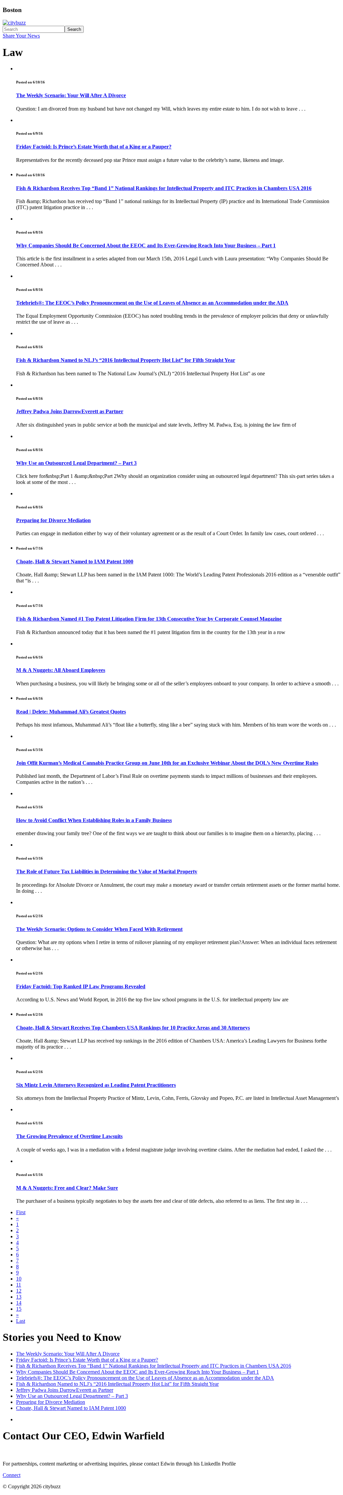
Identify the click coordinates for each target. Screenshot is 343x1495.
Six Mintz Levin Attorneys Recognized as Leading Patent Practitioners (96, 1085)
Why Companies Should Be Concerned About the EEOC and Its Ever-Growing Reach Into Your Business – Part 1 (146, 245)
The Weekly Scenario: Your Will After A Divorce (71, 95)
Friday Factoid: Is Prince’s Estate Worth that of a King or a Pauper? (94, 146)
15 (18, 1309)
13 (18, 1297)
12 (18, 1291)
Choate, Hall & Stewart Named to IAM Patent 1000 (74, 561)
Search (74, 29)
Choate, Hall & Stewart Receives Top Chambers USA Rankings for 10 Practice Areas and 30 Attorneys (133, 1028)
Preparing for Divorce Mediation (53, 520)
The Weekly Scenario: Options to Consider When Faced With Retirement (99, 929)
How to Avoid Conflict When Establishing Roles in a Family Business (94, 820)
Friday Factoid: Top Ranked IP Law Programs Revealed (80, 986)
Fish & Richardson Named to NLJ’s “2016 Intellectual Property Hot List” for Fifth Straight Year (125, 360)
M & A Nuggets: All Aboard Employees (60, 670)
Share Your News (21, 36)
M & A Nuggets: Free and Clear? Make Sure (67, 1188)
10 (18, 1279)
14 (18, 1303)
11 (18, 1285)
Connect (11, 1475)
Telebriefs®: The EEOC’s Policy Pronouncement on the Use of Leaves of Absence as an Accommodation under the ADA (152, 303)
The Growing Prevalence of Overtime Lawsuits (69, 1136)
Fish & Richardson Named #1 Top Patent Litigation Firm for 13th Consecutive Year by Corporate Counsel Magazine (149, 619)
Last (20, 1321)
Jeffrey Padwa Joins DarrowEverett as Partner (69, 411)
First (20, 1212)
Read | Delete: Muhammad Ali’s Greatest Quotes (71, 711)
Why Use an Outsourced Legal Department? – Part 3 (76, 463)
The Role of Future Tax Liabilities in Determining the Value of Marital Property (106, 871)
